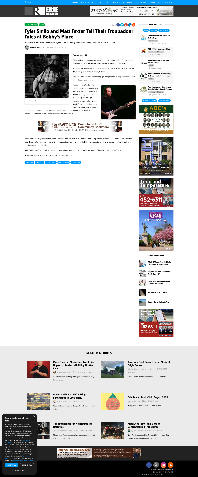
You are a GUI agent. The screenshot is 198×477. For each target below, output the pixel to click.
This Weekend (164, 30)
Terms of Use (159, 474)
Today (146, 30)
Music (42, 25)
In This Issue (168, 173)
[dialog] (19, 444)
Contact (151, 2)
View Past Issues (145, 173)
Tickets (107, 2)
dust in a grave (63, 162)
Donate (75, 2)
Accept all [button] (11, 465)
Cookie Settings (17, 461)
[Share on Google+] (126, 25)
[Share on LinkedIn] (130, 25)
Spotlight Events (31, 25)
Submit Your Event (149, 100)
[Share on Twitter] (122, 25)
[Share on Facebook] (118, 25)
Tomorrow (154, 30)
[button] (19, 470)
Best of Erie (85, 2)
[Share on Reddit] (133, 25)
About (143, 2)
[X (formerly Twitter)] (156, 465)
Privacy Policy (169, 474)
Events (159, 2)
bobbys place (50, 162)
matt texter (29, 162)
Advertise (116, 2)
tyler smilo (39, 162)
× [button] (34, 416)
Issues (136, 2)
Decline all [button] (27, 465)
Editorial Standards (148, 474)
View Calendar (164, 100)
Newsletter (169, 2)
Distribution (127, 2)
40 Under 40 (97, 2)
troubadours (76, 162)
